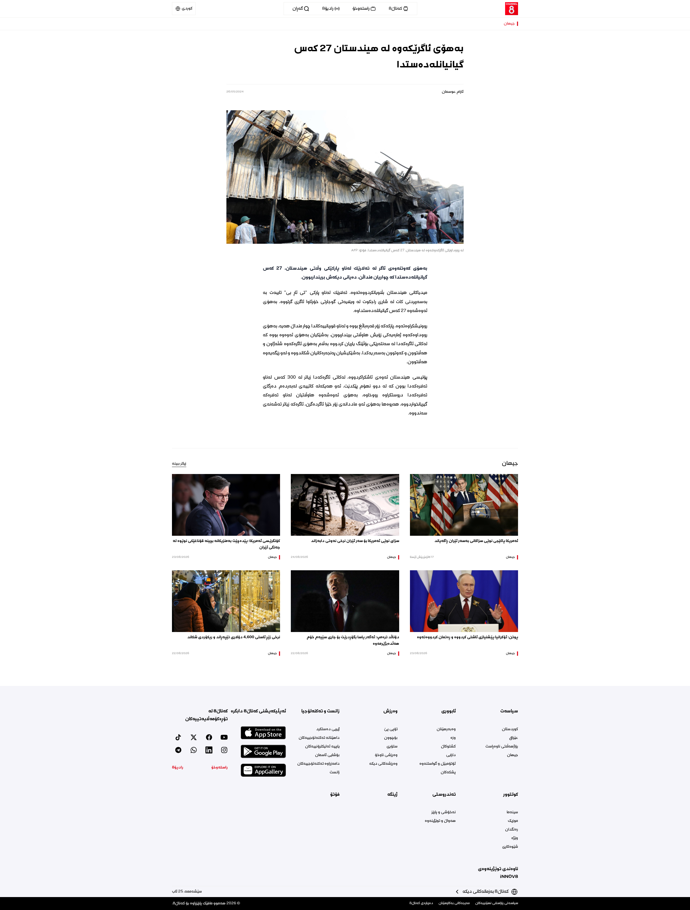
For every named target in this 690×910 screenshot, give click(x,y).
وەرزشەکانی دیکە (383, 764)
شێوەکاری (510, 847)
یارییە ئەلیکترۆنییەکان (322, 746)
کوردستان (510, 729)
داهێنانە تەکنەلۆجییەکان (319, 738)
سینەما (512, 812)
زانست (335, 772)
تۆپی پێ (391, 729)
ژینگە (392, 794)
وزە (453, 738)
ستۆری (392, 746)
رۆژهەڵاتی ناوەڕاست (501, 746)
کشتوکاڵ (448, 746)
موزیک (513, 821)
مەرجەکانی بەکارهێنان (454, 903)
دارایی (451, 755)
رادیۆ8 (177, 767)
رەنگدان (511, 829)
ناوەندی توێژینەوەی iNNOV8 (498, 873)
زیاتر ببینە (179, 464)
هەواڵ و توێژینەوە (440, 821)
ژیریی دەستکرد (328, 729)
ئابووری (448, 711)
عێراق (513, 738)
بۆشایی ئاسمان (327, 755)
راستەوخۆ (219, 767)
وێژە (514, 838)
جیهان (509, 24)
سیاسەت (509, 711)
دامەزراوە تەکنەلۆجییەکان (318, 764)
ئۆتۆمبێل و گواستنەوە (437, 764)
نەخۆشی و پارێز (444, 812)
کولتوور (510, 794)
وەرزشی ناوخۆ (386, 755)
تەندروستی (444, 794)
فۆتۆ (335, 794)
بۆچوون (391, 738)
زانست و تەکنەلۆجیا (320, 711)
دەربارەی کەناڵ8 (421, 903)
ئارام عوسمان (453, 92)
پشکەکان (448, 772)
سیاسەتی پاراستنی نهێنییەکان (496, 903)
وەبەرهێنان (446, 729)
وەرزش (390, 711)
